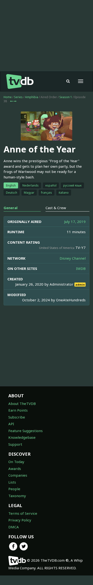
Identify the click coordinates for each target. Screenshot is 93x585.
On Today (16, 461)
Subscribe (16, 417)
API (11, 423)
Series (18, 97)
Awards (14, 468)
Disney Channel (73, 258)
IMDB (81, 268)
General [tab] (10, 207)
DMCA (13, 526)
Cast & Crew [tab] (56, 207)
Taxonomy (17, 495)
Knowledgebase (22, 437)
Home (8, 97)
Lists (12, 482)
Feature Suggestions (25, 430)
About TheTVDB (22, 403)
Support (15, 444)
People (14, 488)
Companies (17, 475)
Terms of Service (22, 513)
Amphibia (31, 97)
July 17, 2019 (75, 221)
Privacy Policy (19, 520)
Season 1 (65, 97)
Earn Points (18, 410)
